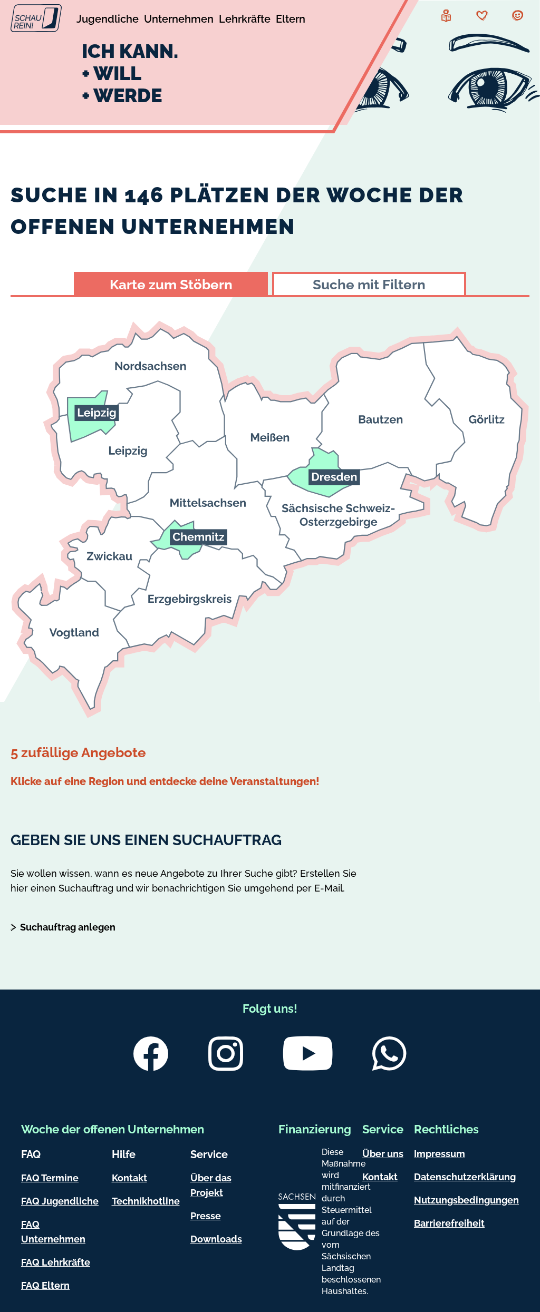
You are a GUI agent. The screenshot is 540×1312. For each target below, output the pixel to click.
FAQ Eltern (45, 1285)
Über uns (382, 1153)
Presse (205, 1215)
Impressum (439, 1153)
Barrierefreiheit (449, 1223)
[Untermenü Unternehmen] (179, 20)
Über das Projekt (211, 1185)
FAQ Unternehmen (53, 1232)
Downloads (216, 1239)
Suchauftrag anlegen (67, 927)
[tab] (171, 283)
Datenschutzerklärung (465, 1176)
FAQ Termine (50, 1177)
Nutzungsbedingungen (466, 1200)
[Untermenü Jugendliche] (107, 20)
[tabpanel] (270, 544)
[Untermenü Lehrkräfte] (245, 20)
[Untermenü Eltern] (290, 20)
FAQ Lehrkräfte (55, 1262)
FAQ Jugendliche (60, 1201)
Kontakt (129, 1177)
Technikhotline (146, 1201)
